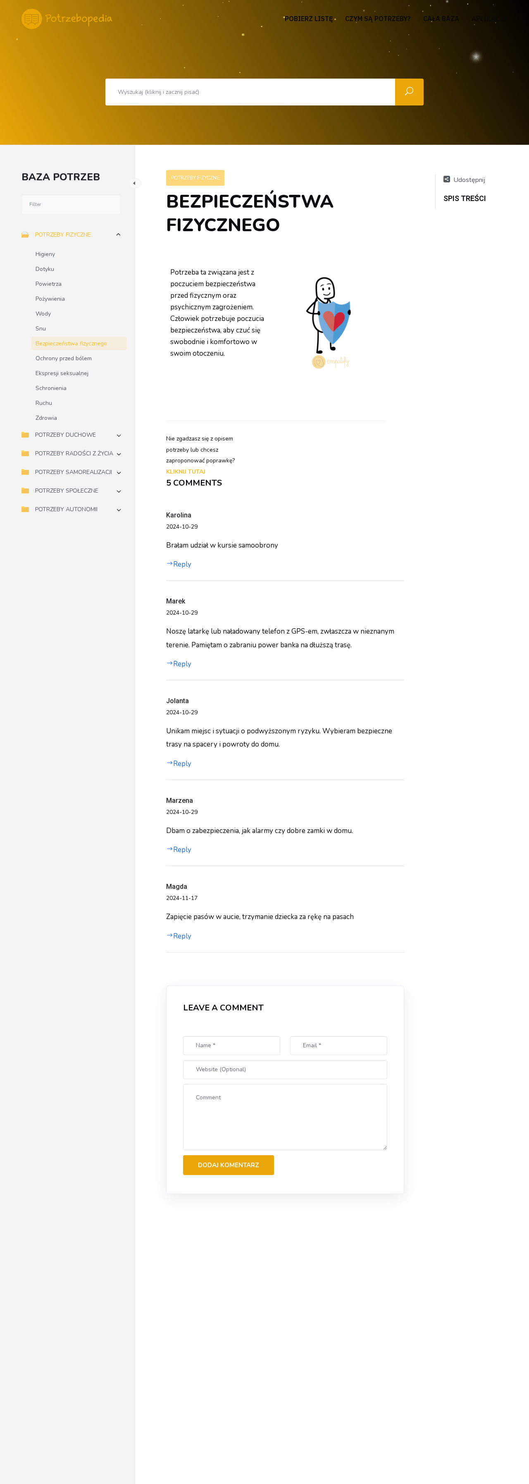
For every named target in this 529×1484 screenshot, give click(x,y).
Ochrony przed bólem (64, 358)
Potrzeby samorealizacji (73, 472)
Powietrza (49, 284)
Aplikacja (490, 18)
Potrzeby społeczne (66, 491)
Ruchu (44, 403)
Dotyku (45, 269)
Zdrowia (46, 418)
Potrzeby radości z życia (74, 453)
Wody (43, 314)
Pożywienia (50, 299)
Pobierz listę (309, 18)
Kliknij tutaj (185, 472)
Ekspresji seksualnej (62, 373)
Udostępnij (469, 179)
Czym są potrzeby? (378, 18)
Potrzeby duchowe (65, 435)
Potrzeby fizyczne (63, 235)
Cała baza (441, 18)
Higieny (45, 254)
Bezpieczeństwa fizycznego (71, 343)
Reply (182, 564)
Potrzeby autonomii (66, 509)
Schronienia (51, 388)
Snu (41, 329)
